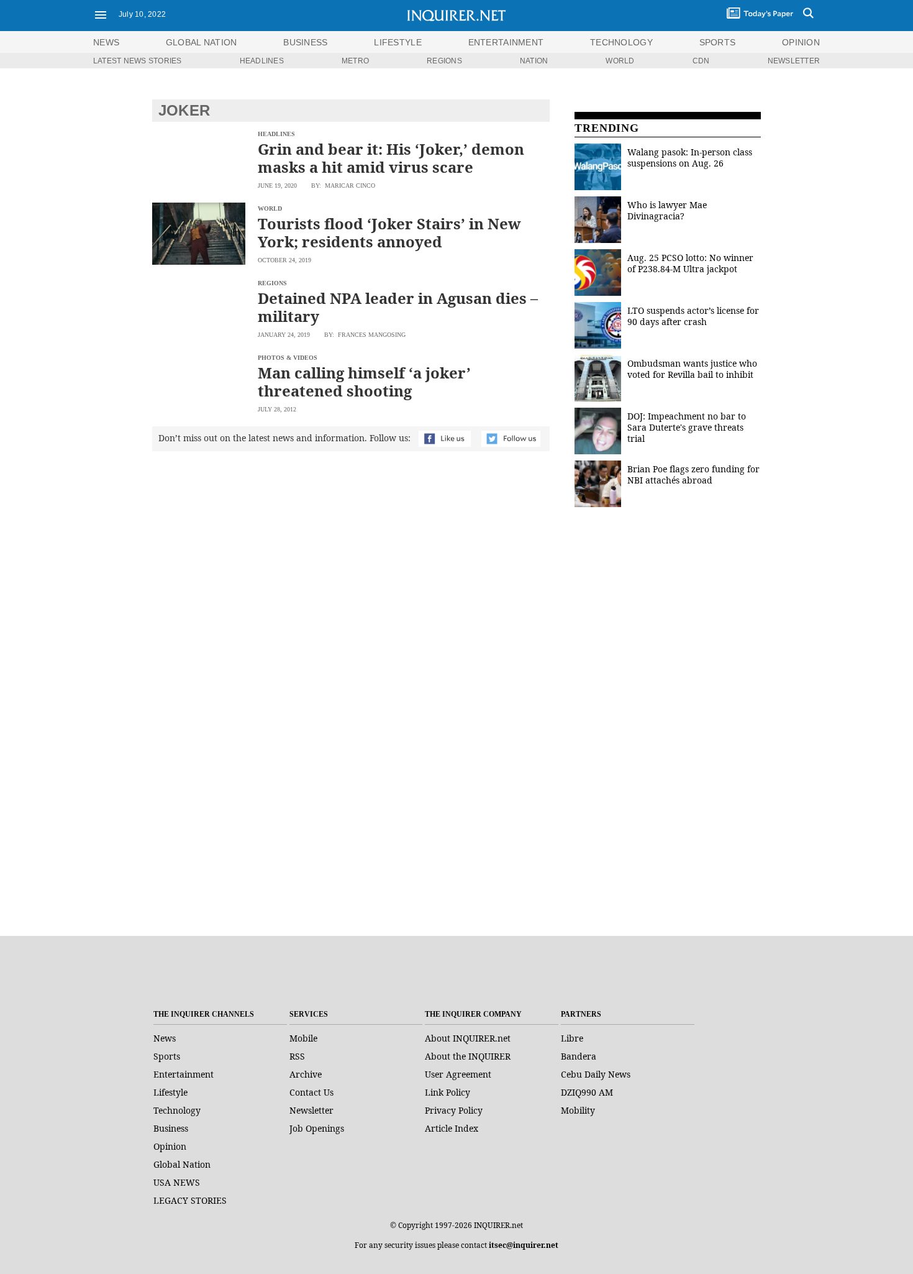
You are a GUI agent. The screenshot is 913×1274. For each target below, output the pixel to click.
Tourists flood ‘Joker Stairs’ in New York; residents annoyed (389, 232)
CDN (701, 61)
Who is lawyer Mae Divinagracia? (667, 210)
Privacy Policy (454, 1110)
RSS (297, 1056)
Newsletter (311, 1110)
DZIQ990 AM (587, 1092)
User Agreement (458, 1074)
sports (717, 42)
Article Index (451, 1128)
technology (621, 42)
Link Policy (447, 1092)
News (106, 42)
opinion (801, 42)
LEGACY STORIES (190, 1200)
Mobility (578, 1110)
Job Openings (316, 1128)
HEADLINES (262, 61)
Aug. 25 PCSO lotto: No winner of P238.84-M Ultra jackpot (690, 263)
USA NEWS (176, 1182)
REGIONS (444, 61)
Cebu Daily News (595, 1074)
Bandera (578, 1056)
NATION (534, 61)
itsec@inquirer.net (523, 1245)
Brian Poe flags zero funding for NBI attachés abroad (693, 474)
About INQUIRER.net (468, 1038)
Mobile (303, 1038)
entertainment (506, 42)
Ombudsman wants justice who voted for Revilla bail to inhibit (692, 368)
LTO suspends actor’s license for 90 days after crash (693, 316)
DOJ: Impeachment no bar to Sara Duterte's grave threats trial (686, 427)
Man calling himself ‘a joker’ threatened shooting (364, 381)
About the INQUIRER (468, 1056)
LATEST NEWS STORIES (137, 61)
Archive (305, 1074)
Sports (166, 1056)
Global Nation (182, 1164)
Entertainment (183, 1074)
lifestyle (398, 42)
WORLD (620, 61)
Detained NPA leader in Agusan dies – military (398, 307)
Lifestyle (170, 1092)
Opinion (169, 1146)
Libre (572, 1038)
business (305, 42)
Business (170, 1128)
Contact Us (311, 1092)
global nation (201, 42)
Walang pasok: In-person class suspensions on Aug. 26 (689, 157)
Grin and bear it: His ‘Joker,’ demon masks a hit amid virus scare (391, 158)
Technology (177, 1110)
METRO (355, 61)
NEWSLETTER (794, 61)
